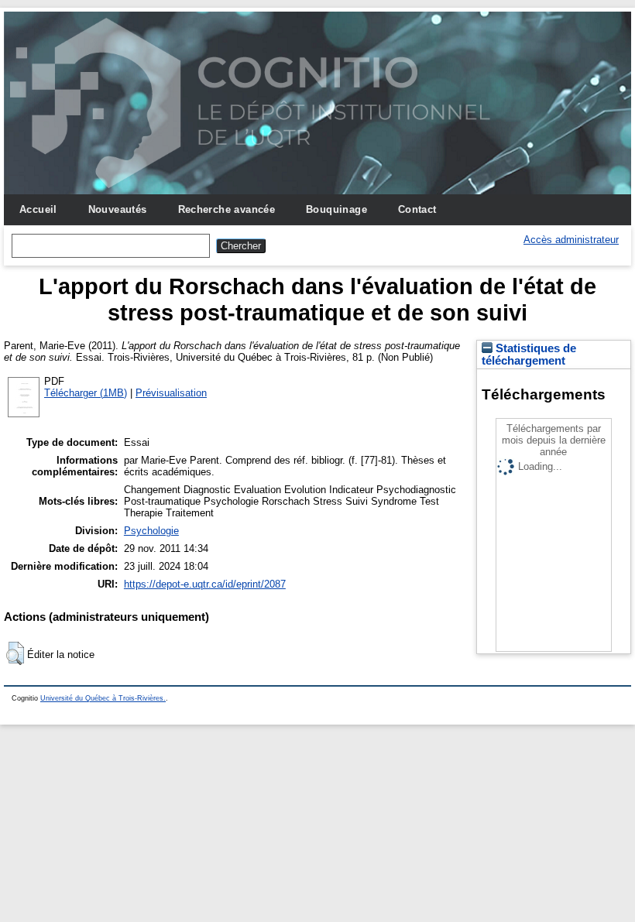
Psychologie (151, 530)
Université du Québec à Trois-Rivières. (103, 698)
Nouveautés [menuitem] (117, 209)
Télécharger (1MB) (85, 393)
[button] (15, 653)
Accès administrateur (571, 239)
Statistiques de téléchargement (529, 354)
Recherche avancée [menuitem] (227, 209)
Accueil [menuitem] (38, 209)
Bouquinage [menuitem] (336, 209)
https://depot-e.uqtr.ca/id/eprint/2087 (205, 584)
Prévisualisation (171, 393)
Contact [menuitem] (417, 209)
